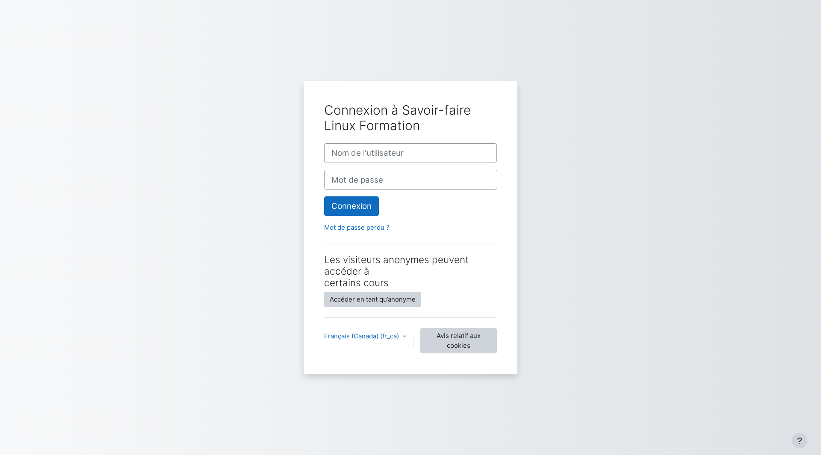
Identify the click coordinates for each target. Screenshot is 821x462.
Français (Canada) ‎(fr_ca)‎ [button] (362, 336)
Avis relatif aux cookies (459, 340)
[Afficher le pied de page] (799, 440)
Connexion (351, 206)
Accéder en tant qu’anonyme (373, 299)
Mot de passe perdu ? (357, 227)
